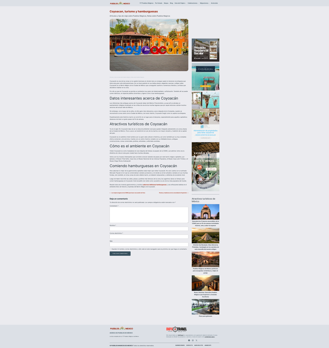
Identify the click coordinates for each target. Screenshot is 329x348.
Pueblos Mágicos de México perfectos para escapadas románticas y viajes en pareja (205, 271)
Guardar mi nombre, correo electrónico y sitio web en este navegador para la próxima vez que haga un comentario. (149, 249)
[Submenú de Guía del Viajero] (185, 3)
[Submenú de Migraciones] (208, 3)
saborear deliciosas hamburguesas (154, 184)
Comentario (114, 206)
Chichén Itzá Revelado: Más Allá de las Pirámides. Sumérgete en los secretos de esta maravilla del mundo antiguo (205, 247)
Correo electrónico (116, 233)
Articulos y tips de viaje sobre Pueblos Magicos (128, 16)
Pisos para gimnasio (205, 316)
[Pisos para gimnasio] (205, 307)
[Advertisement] (205, 23)
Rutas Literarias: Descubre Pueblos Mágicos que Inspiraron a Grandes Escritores (205, 295)
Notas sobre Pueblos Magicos (158, 16)
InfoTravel (180, 335)
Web (111, 241)
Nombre (113, 225)
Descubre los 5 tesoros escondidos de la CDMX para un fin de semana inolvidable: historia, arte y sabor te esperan (205, 223)
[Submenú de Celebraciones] (197, 3)
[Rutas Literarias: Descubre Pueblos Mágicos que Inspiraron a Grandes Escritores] (205, 283)
